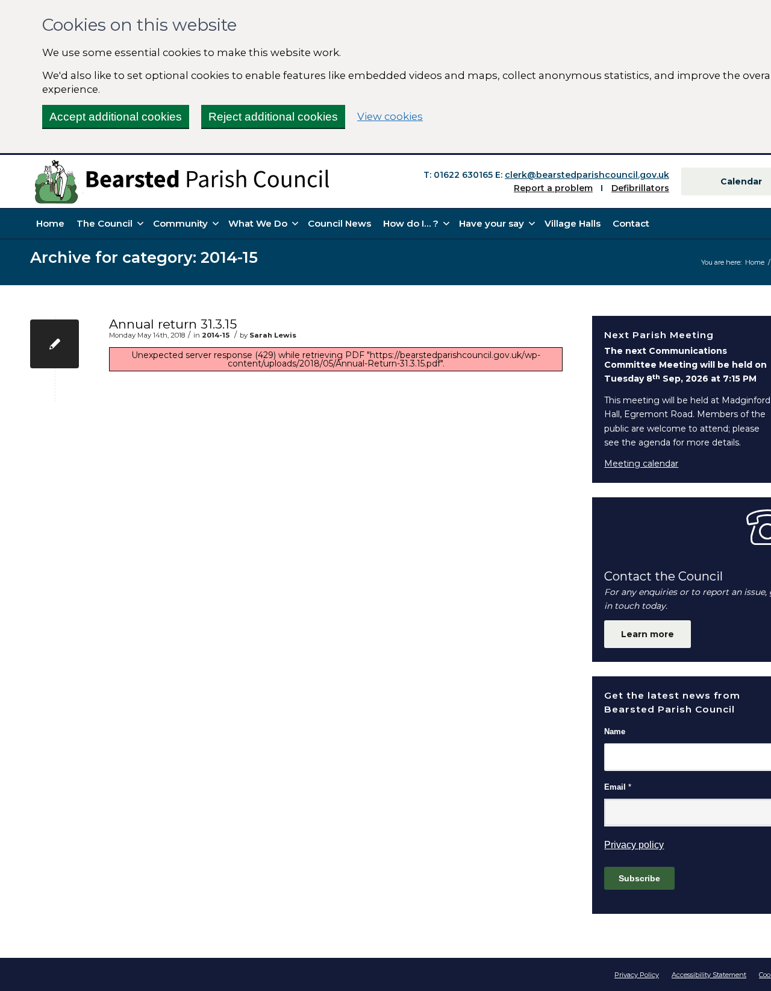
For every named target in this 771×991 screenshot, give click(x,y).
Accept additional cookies (115, 116)
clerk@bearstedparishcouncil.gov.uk (587, 174)
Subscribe (639, 878)
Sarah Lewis (272, 335)
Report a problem (553, 188)
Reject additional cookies (273, 116)
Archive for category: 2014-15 (144, 257)
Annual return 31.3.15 (173, 324)
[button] (415, 224)
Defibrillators (640, 188)
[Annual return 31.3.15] (54, 343)
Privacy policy (634, 845)
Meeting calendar (641, 463)
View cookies (390, 116)
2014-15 (215, 335)
